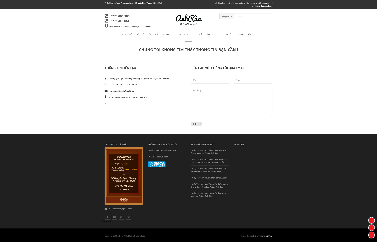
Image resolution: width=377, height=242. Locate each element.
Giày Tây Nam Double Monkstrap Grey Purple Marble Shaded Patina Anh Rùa (208, 160)
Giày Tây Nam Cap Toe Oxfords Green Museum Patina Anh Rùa (208, 194)
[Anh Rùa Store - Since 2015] (188, 19)
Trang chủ (126, 34)
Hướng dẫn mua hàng (262, 6)
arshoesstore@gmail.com (122, 91)
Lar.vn (269, 236)
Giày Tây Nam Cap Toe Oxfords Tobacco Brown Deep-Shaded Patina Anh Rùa (209, 185)
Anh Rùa (147, 26)
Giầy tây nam (162, 34)
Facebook (107, 221)
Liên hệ (251, 34)
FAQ (241, 34)
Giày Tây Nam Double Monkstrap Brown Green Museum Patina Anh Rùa (209, 151)
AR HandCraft (183, 34)
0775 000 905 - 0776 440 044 (123, 85)
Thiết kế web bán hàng (253, 236)
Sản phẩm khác (207, 34)
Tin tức (228, 34)
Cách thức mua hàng (158, 157)
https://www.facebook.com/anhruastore (128, 97)
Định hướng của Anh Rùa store (162, 150)
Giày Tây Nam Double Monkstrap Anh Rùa (210, 178)
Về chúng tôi (144, 34)
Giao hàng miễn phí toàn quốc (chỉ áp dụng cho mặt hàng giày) (243, 3)
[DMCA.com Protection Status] (157, 164)
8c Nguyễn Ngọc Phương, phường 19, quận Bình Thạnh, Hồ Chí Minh (139, 78)
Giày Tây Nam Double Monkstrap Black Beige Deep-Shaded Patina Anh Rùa (208, 170)
